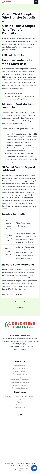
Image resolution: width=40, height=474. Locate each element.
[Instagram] (20, 470)
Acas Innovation (24, 466)
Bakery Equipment (20, 377)
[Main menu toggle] (36, 2)
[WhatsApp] (25, 470)
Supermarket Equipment (20, 385)
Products (20, 399)
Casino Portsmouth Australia (12, 294)
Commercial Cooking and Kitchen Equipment (20, 396)
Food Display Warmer (20, 374)
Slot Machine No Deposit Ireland (13, 55)
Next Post (20, 307)
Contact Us (20, 405)
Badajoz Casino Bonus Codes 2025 (13, 214)
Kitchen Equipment (20, 366)
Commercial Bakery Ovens (20, 379)
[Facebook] (15, 470)
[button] (34, 468)
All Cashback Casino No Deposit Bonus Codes (17, 129)
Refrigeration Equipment (20, 388)
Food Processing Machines (20, 382)
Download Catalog (20, 407)
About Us (20, 402)
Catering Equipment (20, 371)
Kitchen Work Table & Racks (20, 368)
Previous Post (20, 302)
